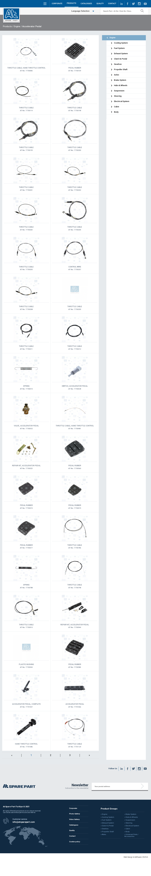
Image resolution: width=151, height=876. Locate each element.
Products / (8, 26)
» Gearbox (104, 829)
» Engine (104, 814)
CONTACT (112, 4)
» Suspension (129, 820)
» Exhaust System (107, 823)
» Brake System (130, 814)
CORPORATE (57, 4)
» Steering (128, 823)
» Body (126, 832)
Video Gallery (74, 819)
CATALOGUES (86, 4)
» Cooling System (107, 817)
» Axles (103, 834)
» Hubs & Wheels (131, 817)
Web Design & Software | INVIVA (136, 857)
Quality (72, 830)
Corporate (73, 808)
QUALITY (100, 4)
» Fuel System (106, 820)
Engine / (18, 26)
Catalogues (73, 825)
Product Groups (109, 808)
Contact (72, 836)
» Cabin (127, 829)
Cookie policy (74, 842)
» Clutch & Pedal (107, 826)
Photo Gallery (74, 814)
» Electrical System (131, 826)
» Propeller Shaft (107, 832)
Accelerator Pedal (31, 26)
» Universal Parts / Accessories (131, 835)
